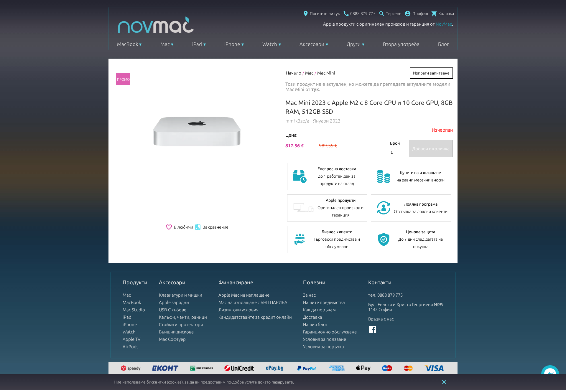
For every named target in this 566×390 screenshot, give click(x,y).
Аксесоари (312, 44)
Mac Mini (326, 72)
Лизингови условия (238, 309)
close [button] (444, 382)
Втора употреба (401, 44)
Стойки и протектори (181, 324)
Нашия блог (315, 324)
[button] (416, 13)
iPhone (232, 44)
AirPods (130, 346)
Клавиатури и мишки (180, 295)
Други (354, 44)
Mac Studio (134, 309)
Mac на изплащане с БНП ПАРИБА (252, 302)
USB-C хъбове (172, 309)
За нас (309, 295)
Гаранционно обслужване (330, 331)
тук (315, 89)
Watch (269, 44)
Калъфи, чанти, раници (183, 317)
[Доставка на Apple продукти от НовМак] (131, 368)
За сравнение (211, 227)
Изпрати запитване (431, 73)
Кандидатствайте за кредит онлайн (255, 317)
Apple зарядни (174, 302)
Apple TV (131, 339)
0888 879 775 (390, 295)
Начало (293, 72)
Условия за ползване (324, 339)
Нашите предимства (324, 302)
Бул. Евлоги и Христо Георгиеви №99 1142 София (405, 307)
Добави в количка (431, 148)
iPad (197, 44)
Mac (165, 44)
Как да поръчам (319, 309)
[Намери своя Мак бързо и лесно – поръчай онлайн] (275, 368)
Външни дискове (176, 331)
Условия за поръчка (323, 346)
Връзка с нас (381, 318)
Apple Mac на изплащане (243, 295)
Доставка (312, 317)
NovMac (444, 24)
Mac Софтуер (172, 339)
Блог (443, 44)
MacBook (127, 44)
